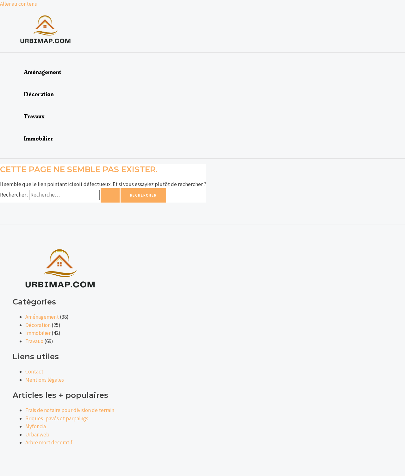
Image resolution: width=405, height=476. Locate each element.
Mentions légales (44, 379)
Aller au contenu (19, 3)
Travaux (34, 116)
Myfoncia (35, 426)
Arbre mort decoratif (48, 442)
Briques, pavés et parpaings (56, 418)
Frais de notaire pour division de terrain (69, 410)
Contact (34, 371)
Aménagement (42, 72)
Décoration (39, 94)
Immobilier (38, 138)
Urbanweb (37, 434)
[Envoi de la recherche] (110, 195)
